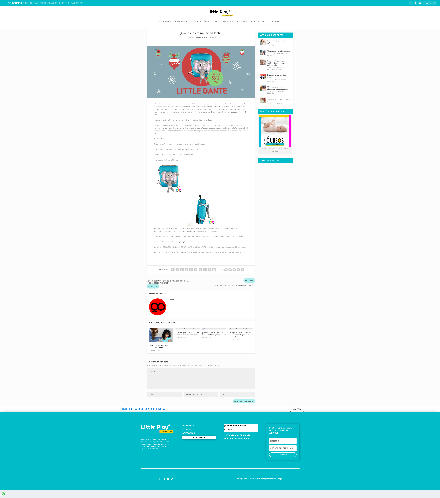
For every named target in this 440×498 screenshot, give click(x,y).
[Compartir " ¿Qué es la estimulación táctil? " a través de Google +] (182, 269)
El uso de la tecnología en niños (277, 76)
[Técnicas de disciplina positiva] (263, 52)
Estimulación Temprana (274, 69)
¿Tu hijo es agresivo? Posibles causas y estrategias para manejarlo (240, 335)
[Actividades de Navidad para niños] (263, 100)
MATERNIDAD (182, 22)
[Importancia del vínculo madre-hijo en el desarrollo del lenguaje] (263, 62)
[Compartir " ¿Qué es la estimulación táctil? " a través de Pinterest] (191, 269)
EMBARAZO (163, 22)
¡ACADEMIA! (276, 22)
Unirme (297, 408)
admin (171, 299)
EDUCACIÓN (201, 22)
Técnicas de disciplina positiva (278, 51)
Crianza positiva (280, 79)
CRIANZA (199, 37)
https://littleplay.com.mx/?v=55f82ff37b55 (190, 242)
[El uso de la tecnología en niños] (263, 76)
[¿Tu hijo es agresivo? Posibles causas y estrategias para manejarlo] (241, 328)
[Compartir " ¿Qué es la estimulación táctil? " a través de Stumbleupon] (205, 269)
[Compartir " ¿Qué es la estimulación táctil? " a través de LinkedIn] (195, 269)
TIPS (215, 22)
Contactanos (259, 22)
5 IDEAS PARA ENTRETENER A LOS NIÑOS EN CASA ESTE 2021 (54, 3)
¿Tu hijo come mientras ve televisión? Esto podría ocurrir (214, 334)
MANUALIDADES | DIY (234, 22)
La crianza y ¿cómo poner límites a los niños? (159, 346)
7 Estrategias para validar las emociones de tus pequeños (187, 334)
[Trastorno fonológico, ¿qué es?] (263, 42)
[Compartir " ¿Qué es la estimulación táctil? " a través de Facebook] (172, 269)
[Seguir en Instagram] (163, 479)
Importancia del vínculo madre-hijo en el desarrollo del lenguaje (278, 63)
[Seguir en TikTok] (172, 479)
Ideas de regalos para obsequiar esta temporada (277, 88)
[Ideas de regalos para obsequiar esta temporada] (263, 88)
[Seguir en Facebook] (159, 479)
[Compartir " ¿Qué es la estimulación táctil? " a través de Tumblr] (186, 269)
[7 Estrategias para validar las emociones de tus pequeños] (188, 328)
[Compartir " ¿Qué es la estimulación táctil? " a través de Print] (214, 269)
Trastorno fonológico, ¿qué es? (277, 42)
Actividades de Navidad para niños (278, 100)
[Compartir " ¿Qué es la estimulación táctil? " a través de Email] (209, 269)
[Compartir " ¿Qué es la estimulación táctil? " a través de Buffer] (200, 269)
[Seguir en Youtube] (168, 479)
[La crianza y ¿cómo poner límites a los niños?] (161, 335)
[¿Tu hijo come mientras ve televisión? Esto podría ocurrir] (214, 328)
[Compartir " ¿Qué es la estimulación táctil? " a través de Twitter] (177, 269)
